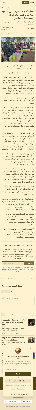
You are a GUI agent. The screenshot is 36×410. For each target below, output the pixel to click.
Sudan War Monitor (7, 27)
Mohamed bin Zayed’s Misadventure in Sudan (13, 343)
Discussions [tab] (15, 315)
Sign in (32, 2)
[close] (30, 348)
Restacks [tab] (13, 292)
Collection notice (18, 397)
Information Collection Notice (19, 269)
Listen (32, 28)
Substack (9, 406)
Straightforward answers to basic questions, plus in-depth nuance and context (13, 328)
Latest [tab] (8, 315)
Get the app (27, 401)
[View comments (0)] (8, 33)
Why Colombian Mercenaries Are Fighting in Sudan (12, 339)
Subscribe (25, 2)
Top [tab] (4, 315)
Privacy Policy (21, 389)
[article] (18, 326)
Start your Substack (13, 401)
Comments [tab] (6, 292)
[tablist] (9, 292)
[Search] (33, 315)
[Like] (3, 33)
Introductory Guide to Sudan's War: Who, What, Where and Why (13, 322)
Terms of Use (26, 267)
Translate (5, 7)
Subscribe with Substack (19, 381)
